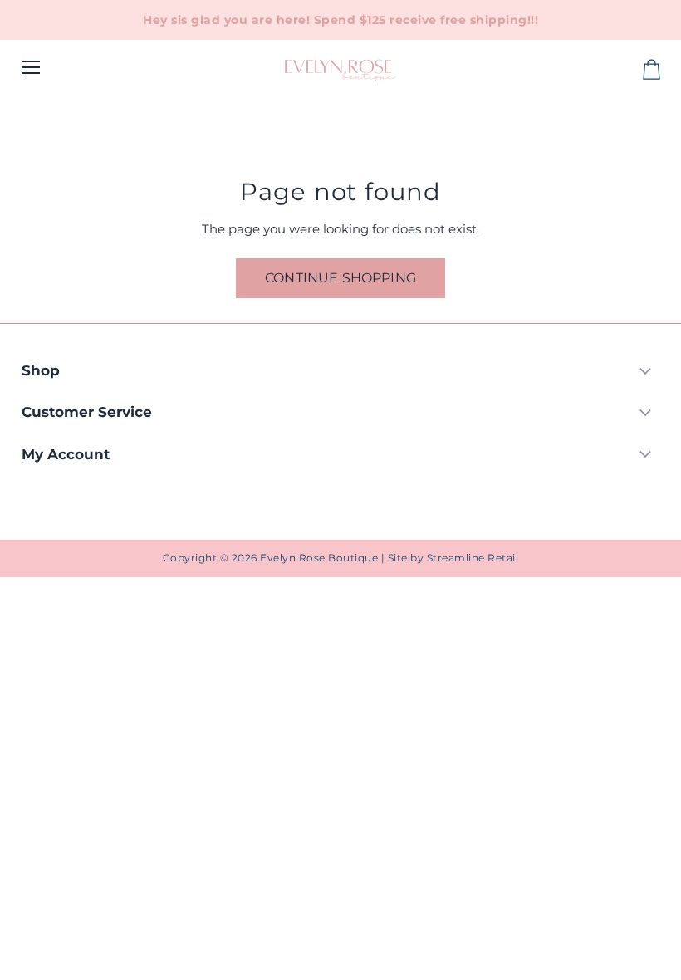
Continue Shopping (340, 278)
